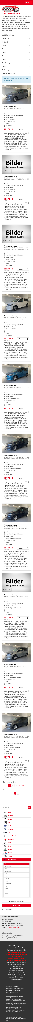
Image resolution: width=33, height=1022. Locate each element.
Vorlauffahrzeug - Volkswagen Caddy (16, 118)
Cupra (9, 819)
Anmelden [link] (17, 905)
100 (19, 785)
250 (23, 785)
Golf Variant (8, 871)
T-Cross (7, 878)
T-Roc (6, 881)
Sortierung (5, 70)
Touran (6, 896)
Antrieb (4, 56)
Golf (6, 868)
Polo (6, 876)
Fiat (8, 822)
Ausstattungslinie (7, 63)
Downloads (16, 986)
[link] (27, 129)
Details (21, 129)
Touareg (7, 893)
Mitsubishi (10, 839)
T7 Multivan (8, 883)
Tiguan (6, 891)
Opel (9, 843)
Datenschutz (20, 988)
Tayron (6, 888)
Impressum (9, 988)
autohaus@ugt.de (13, 927)
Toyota (9, 856)
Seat (9, 846)
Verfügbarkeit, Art (8, 35)
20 (12, 785)
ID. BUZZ (7, 873)
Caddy (6, 863)
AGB (15, 988)
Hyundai (10, 829)
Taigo (6, 886)
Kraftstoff (5, 42)
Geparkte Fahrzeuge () (17, 901)
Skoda (9, 849)
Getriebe (5, 49)
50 (16, 785)
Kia (8, 832)
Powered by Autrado (22, 1020)
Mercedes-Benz (12, 836)
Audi (9, 812)
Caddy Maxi (8, 866)
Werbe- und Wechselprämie (13, 990)
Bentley (10, 815)
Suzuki (9, 853)
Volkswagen (11, 859)
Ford (9, 826)
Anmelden (9, 986)
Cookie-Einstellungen (12, 992)
